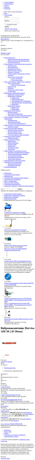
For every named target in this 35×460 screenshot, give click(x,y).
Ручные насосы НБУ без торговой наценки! (17, 261)
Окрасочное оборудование (12, 136)
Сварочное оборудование (12, 174)
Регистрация (8, 15)
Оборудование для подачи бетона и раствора (18, 64)
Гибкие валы (15, 98)
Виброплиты (12, 141)
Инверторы (14, 104)
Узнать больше (5, 458)
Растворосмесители (14, 62)
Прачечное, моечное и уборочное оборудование (19, 186)
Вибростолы (15, 107)
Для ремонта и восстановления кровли (20, 115)
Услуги (6, 5)
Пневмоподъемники (14, 122)
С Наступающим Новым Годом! (10, 395)
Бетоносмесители (9, 57)
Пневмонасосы (12, 120)
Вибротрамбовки (13, 143)
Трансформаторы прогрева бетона (14, 160)
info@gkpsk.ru (5, 39)
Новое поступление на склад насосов (15, 245)
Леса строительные (14, 83)
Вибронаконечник (10, 368)
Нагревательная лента (14, 164)
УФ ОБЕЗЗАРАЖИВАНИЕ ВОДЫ (11, 399)
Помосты (11, 88)
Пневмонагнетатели (14, 69)
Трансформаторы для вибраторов (21, 102)
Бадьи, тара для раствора (15, 77)
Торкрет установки (14, 72)
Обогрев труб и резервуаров (13, 162)
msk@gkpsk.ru (27, 412)
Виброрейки (15, 109)
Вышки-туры (12, 86)
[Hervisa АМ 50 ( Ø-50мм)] (9, 350)
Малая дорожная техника (12, 139)
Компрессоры (8, 176)
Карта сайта (8, 431)
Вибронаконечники (17, 99)
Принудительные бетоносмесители (18, 61)
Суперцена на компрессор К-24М (14, 212)
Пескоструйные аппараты (16, 130)
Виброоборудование (14, 106)
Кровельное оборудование (12, 110)
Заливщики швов (13, 147)
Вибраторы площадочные (16, 94)
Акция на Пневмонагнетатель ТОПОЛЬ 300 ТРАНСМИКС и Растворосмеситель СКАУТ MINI (18, 300)
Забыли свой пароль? (11, 29)
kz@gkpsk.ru (15, 420)
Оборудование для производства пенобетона (18, 125)
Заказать (9, 361)
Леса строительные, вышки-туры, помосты (17, 82)
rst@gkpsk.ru (4, 417)
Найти (20, 189)
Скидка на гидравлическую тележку (15, 230)
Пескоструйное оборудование (13, 128)
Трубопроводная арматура (12, 184)
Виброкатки (11, 146)
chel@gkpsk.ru (29, 414)
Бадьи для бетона (16, 78)
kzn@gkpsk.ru (27, 419)
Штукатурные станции (15, 70)
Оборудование (8, 4)
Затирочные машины (14, 159)
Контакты (7, 8)
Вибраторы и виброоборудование (14, 93)
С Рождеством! (5, 387)
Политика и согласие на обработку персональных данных (15, 435)
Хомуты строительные (18, 85)
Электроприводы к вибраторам (21, 101)
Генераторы (7, 173)
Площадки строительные (15, 90)
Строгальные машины (15, 155)
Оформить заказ (5, 53)
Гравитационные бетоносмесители (18, 59)
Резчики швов (12, 144)
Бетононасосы (12, 65)
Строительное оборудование (13, 194)
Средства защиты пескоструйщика (18, 135)
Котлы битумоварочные (15, 114)
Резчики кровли (13, 112)
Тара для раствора (17, 80)
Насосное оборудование (11, 182)
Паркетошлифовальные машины (18, 154)
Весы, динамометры (10, 181)
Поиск (6, 433)
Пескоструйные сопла (14, 131)
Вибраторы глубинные (15, 96)
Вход (5, 13)
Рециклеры (11, 149)
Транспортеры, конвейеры (12, 179)
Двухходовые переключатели (17, 123)
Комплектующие (13, 127)
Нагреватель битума (14, 165)
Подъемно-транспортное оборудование (16, 178)
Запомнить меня (12, 24)
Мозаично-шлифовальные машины (18, 152)
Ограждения (12, 91)
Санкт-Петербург (17, 11)
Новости (7, 7)
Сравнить (4, 361)
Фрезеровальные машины (16, 157)
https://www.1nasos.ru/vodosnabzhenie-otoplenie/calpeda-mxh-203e (15, 249)
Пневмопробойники (10, 167)
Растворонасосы (13, 67)
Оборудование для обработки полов (15, 151)
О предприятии (9, 2)
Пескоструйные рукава (15, 133)
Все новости (4, 406)
